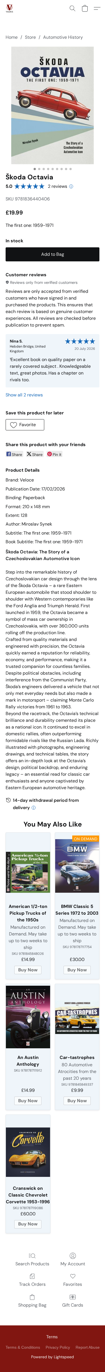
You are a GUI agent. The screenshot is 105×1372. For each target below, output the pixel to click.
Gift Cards (72, 1305)
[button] (9, 8)
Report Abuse (88, 1347)
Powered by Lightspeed (52, 1356)
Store (30, 37)
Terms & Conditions (23, 1347)
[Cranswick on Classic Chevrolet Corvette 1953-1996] (28, 1148)
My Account (72, 1264)
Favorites (72, 1284)
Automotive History (63, 37)
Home (12, 37)
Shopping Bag (32, 1305)
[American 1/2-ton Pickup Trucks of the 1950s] (28, 866)
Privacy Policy (58, 1347)
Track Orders (32, 1284)
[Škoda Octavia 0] (52, 105)
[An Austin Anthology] (28, 1017)
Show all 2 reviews (24, 395)
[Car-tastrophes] (77, 1017)
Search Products (32, 1264)
